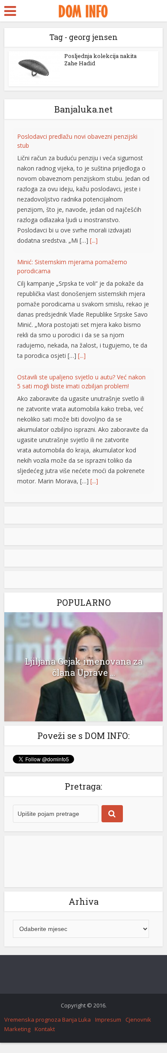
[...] (94, 216)
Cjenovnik (138, 1019)
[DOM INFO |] (83, 9)
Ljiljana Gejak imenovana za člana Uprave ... (84, 667)
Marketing (17, 1029)
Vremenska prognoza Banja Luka (47, 1019)
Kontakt (45, 1029)
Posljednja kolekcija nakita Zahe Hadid (100, 59)
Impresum (108, 1019)
